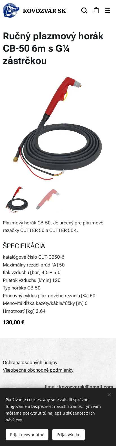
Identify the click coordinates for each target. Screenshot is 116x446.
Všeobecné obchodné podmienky (38, 370)
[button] (84, 10)
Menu (107, 10)
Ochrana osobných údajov (30, 362)
